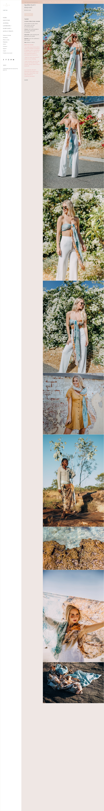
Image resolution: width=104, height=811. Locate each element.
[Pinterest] (6, 60)
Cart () (5, 10)
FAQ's (4, 44)
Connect (5, 46)
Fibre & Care (6, 39)
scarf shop (7, 28)
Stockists (5, 37)
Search (4, 48)
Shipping (5, 42)
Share (26, 80)
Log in (4, 50)
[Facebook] (3, 60)
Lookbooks (6, 25)
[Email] (13, 60)
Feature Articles (7, 35)
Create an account (7, 53)
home (5, 17)
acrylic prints (8, 31)
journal (6, 23)
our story (6, 20)
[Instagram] (8, 60)
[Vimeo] (11, 60)
